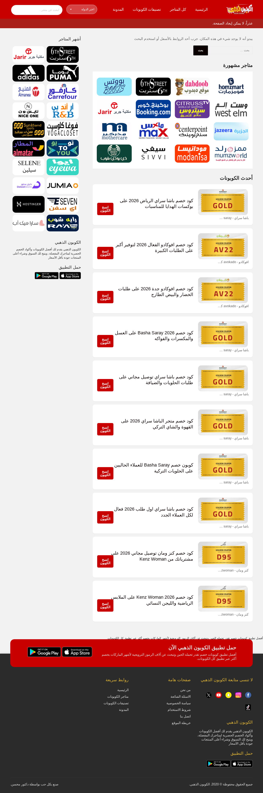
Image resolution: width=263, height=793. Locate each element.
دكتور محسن (20, 784)
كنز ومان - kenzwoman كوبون (233, 570)
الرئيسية (201, 9)
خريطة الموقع (181, 723)
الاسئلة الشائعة (181, 696)
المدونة (118, 9)
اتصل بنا (185, 716)
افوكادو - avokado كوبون (233, 262)
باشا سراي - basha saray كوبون (233, 218)
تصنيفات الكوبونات (147, 9)
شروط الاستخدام (179, 709)
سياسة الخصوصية (178, 703)
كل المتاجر (178, 9)
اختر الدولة (82, 9)
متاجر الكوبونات (118, 696)
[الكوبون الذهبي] (239, 9)
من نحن (185, 690)
